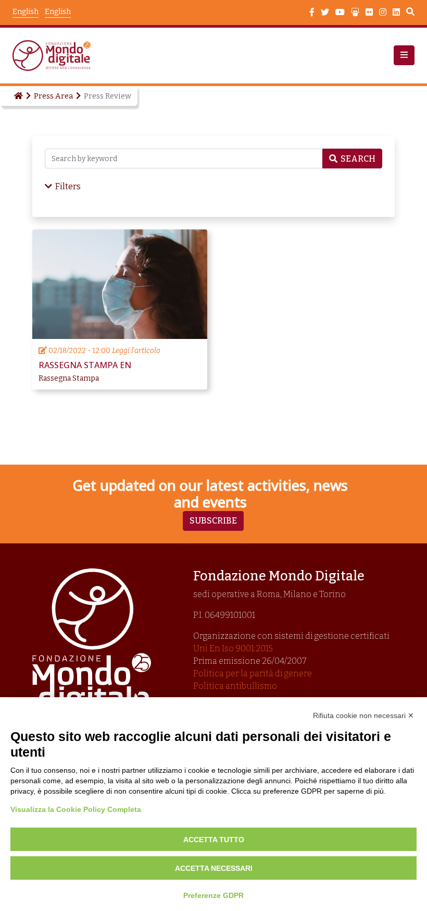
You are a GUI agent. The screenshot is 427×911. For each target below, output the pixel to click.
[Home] (17, 96)
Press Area (53, 96)
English (58, 11)
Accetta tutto (213, 839)
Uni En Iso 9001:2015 (233, 648)
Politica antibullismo (235, 686)
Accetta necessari (214, 868)
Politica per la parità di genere (252, 673)
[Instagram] (382, 12)
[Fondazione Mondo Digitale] (54, 55)
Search (410, 13)
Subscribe (213, 521)
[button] (404, 55)
